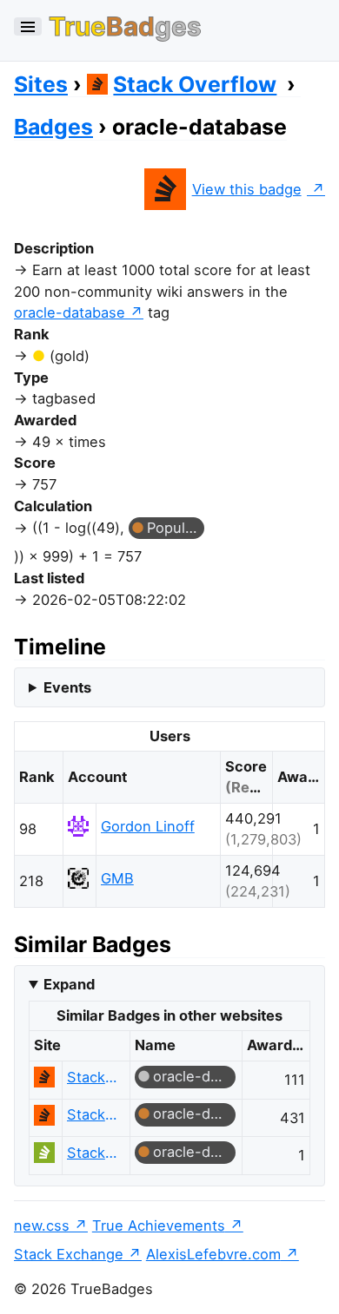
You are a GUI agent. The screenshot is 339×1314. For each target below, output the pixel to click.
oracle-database (69, 312)
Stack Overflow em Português (93, 1152)
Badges (53, 127)
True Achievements (158, 1225)
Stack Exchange (68, 1254)
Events (67, 687)
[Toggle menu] (28, 26)
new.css (42, 1225)
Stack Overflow (194, 84)
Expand (69, 984)
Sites (41, 84)
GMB (117, 878)
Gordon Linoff (148, 826)
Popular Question (175, 527)
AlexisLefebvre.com (213, 1254)
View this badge (247, 189)
